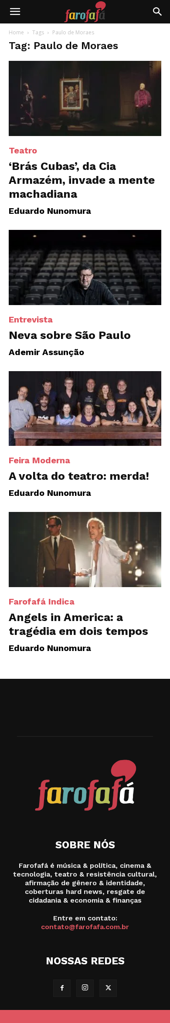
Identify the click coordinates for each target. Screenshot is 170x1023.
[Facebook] (62, 988)
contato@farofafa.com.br (85, 927)
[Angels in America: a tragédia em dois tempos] (85, 549)
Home (16, 32)
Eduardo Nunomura (50, 211)
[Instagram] (85, 988)
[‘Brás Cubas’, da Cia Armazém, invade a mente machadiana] (85, 98)
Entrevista (31, 319)
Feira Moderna (39, 460)
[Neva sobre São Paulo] (85, 267)
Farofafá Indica (42, 601)
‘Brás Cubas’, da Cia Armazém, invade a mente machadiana (82, 179)
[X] (108, 988)
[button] (15, 11)
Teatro (23, 150)
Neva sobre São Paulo (70, 335)
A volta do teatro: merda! (79, 475)
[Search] (158, 11)
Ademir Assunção (46, 352)
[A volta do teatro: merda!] (85, 408)
